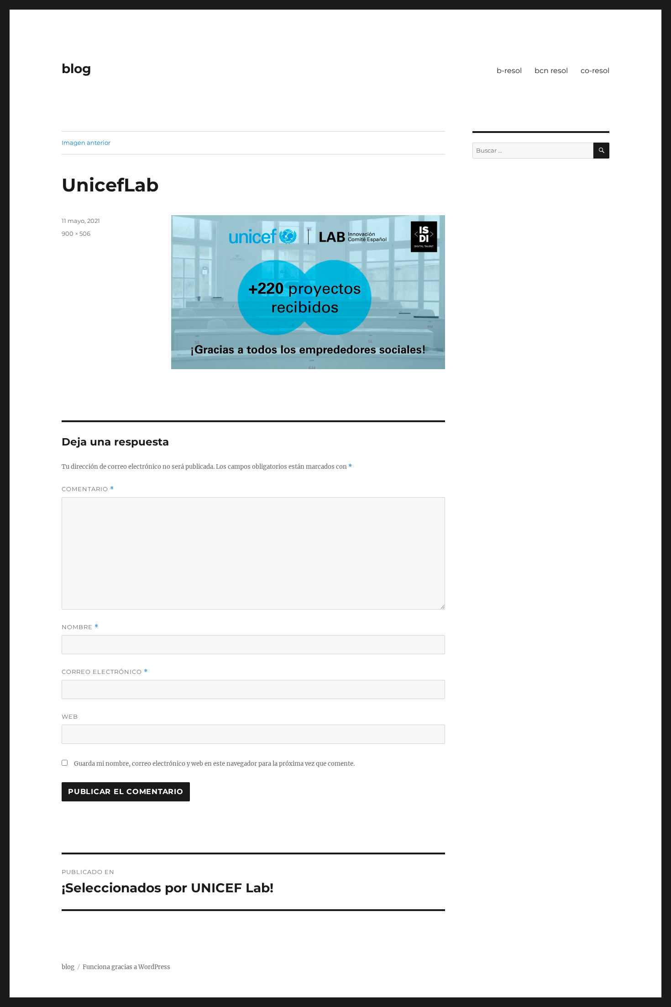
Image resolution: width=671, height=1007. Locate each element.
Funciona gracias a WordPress (126, 967)
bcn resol (551, 70)
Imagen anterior (86, 142)
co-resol (595, 70)
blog (76, 68)
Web (70, 716)
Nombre (80, 627)
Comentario (88, 489)
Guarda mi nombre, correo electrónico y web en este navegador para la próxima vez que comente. (214, 764)
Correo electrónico (105, 672)
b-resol (509, 70)
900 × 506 (76, 233)
